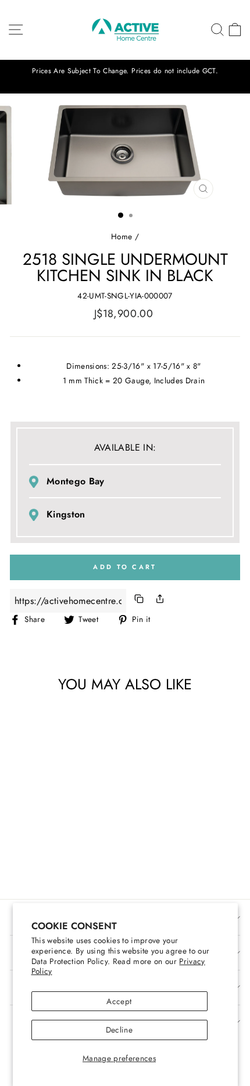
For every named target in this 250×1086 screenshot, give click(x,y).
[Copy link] (139, 601)
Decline (119, 1029)
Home (121, 236)
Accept (118, 1001)
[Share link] (160, 601)
